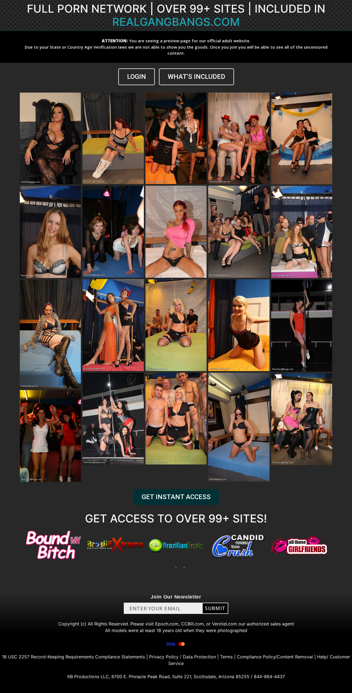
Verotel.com (224, 624)
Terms (226, 656)
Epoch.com (166, 624)
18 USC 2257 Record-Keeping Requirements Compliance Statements (73, 656)
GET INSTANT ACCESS (176, 497)
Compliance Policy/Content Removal (275, 656)
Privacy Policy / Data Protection (182, 656)
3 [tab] (184, 567)
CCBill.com (192, 624)
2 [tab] (176, 567)
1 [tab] (167, 567)
